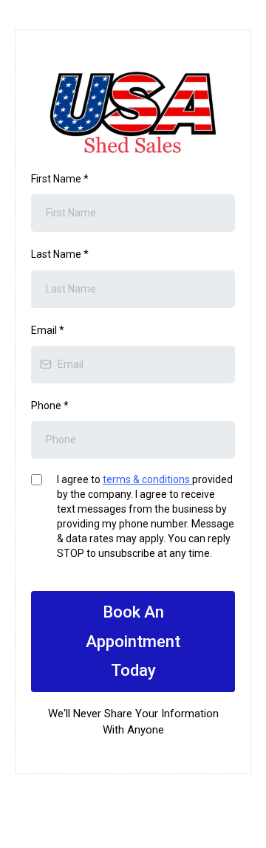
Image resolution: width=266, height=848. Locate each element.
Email (47, 330)
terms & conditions (147, 479)
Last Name (60, 254)
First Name (60, 179)
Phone (50, 405)
